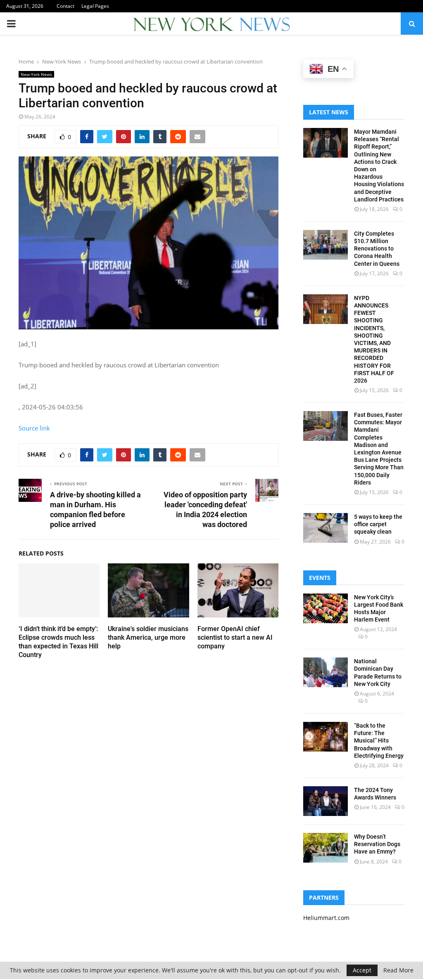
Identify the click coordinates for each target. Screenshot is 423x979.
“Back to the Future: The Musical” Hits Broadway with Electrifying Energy (379, 740)
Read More (398, 970)
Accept (362, 970)
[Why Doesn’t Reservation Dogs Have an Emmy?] (325, 848)
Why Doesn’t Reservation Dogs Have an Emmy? (377, 844)
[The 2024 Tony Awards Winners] (325, 801)
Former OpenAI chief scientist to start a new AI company (235, 637)
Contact (65, 5)
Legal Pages (95, 5)
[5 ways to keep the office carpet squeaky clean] (325, 528)
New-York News (36, 74)
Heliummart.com (326, 918)
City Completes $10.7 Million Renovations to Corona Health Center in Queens (376, 248)
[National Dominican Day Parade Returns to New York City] (325, 672)
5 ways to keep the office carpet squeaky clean (378, 524)
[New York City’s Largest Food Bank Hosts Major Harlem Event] (325, 608)
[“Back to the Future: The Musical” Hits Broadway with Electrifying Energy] (325, 737)
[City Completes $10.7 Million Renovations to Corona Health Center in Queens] (325, 245)
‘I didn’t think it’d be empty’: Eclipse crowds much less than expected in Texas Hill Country (58, 641)
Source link (34, 428)
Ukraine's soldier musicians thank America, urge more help (148, 637)
